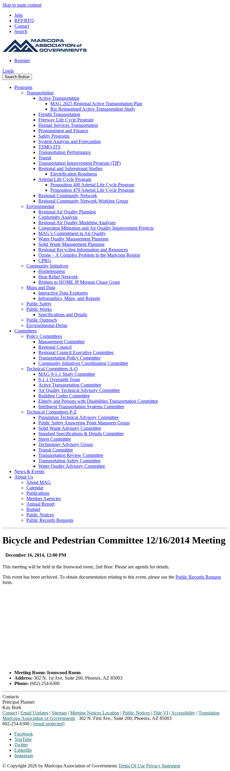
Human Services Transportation (68, 125)
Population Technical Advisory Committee (78, 417)
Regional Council (55, 347)
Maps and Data (40, 287)
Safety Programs (53, 136)
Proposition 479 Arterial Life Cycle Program (92, 190)
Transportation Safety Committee (69, 460)
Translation (209, 712)
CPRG (44, 260)
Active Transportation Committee (69, 384)
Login (8, 70)
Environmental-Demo (46, 325)
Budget (33, 509)
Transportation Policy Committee (69, 357)
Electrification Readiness (73, 173)
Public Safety (39, 303)
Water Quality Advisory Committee (71, 466)
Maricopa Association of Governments (38, 718)
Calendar (34, 487)
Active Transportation (58, 98)
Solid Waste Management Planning (71, 244)
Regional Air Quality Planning (67, 211)
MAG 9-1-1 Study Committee (66, 374)
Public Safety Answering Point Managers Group (84, 422)
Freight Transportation (59, 114)
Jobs (18, 15)
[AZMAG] (44, 50)
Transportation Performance (64, 152)
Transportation (40, 92)
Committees (25, 330)
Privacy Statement (163, 765)
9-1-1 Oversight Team (59, 379)
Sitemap (59, 712)
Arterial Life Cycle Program (64, 179)
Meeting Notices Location (94, 712)
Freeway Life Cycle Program (65, 119)
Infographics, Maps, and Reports (69, 298)
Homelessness (51, 271)
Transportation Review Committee (70, 455)
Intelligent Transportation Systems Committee (81, 406)
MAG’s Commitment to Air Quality (72, 233)
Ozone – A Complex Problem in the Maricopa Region (89, 255)
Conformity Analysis (58, 217)
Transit (44, 157)
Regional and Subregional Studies (70, 168)
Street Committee (54, 439)
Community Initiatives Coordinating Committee (83, 363)
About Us (23, 476)
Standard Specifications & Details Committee (81, 433)
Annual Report (40, 503)
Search (20, 31)
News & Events (29, 471)
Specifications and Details (62, 314)
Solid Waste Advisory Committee (69, 428)
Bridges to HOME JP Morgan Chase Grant (79, 282)
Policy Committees (44, 336)
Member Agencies (43, 498)
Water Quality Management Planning (73, 238)
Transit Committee (55, 449)
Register (22, 60)
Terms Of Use (131, 765)
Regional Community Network (67, 195)
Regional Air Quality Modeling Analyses (77, 222)
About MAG (38, 482)
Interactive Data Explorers (63, 292)
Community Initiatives (47, 265)
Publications (37, 493)
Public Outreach (41, 320)
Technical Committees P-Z (51, 412)
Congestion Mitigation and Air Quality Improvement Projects (96, 228)
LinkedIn (23, 750)
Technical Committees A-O (52, 368)
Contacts (10, 696)
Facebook (23, 733)
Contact (21, 26)
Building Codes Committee (64, 395)
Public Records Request (198, 577)
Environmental (40, 206)
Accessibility (183, 712)
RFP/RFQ (24, 20)
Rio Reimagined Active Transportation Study (92, 109)
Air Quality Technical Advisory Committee (79, 390)
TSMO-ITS (49, 146)
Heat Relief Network (58, 276)
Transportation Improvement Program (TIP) (79, 163)
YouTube (23, 739)
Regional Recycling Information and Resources (83, 249)
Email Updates (34, 712)
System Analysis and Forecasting (69, 141)
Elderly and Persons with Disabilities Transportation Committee (98, 401)
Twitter (21, 744)
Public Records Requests (49, 520)
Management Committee (61, 341)
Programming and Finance (63, 130)
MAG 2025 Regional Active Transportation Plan (96, 103)
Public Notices (40, 514)
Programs (23, 87)
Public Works (39, 309)
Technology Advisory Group (65, 444)
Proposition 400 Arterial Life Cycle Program (92, 184)
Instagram (23, 755)
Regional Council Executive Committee (76, 352)
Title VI (160, 712)
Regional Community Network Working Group (83, 200)
